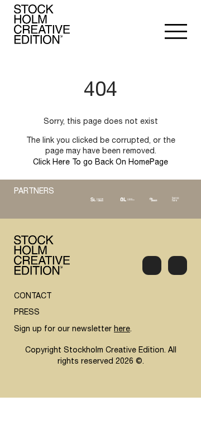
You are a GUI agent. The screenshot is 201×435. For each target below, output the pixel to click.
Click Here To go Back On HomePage (100, 163)
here (122, 330)
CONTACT (32, 297)
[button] (176, 33)
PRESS (27, 313)
